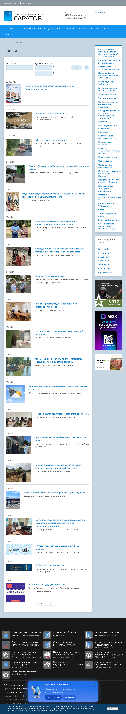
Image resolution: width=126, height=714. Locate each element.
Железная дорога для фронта (51, 113)
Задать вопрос (53, 697)
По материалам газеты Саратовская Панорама (109, 173)
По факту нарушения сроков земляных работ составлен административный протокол (58, 466)
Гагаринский (104, 253)
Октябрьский (104, 268)
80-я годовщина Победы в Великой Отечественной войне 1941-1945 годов (109, 53)
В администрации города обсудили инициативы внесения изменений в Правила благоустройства (53, 195)
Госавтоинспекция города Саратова (107, 89)
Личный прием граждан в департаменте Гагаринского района (56, 305)
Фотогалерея (102, 28)
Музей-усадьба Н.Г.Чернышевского (108, 137)
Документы (54, 28)
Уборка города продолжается (51, 140)
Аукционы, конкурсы (78, 28)
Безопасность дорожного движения (109, 68)
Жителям (100, 12)
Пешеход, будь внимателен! (49, 276)
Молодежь (103, 132)
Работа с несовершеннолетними (109, 197)
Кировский (103, 261)
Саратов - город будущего (106, 204)
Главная (7, 43)
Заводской (103, 257)
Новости (18, 43)
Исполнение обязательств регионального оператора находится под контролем (56, 223)
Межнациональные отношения (107, 127)
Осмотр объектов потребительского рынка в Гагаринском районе (58, 167)
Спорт (101, 210)
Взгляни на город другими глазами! (47, 584)
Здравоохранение (107, 98)
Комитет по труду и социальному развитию (107, 104)
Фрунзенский (105, 272)
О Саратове (11, 28)
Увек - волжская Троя (109, 220)
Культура (102, 122)
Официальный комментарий (105, 166)
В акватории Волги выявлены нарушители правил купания (55, 492)
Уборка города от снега (107, 214)
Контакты (10, 35)
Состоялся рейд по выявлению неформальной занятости (59, 333)
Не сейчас (69, 697)
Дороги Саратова (107, 94)
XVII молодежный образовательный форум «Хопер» (58, 547)
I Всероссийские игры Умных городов (109, 61)
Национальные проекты (105, 143)
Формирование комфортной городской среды (107, 226)
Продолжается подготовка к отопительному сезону (62, 414)
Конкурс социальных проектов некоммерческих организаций (108, 114)
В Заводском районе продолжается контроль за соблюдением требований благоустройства (60, 250)
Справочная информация (17, 3)
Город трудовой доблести (106, 83)
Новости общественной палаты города (109, 150)
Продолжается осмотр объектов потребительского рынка (61, 439)
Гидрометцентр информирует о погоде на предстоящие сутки (57, 388)
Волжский (103, 249)
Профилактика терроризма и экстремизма (105, 188)
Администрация (33, 28)
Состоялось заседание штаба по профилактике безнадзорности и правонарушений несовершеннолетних (60, 523)
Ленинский (103, 264)
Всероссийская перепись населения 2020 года (108, 75)
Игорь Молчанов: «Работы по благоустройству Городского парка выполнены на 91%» (58, 360)
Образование (105, 161)
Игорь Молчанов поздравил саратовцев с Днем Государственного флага (49, 87)
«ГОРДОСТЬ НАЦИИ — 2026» (50, 565)
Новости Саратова (107, 157)
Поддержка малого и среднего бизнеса (109, 181)
